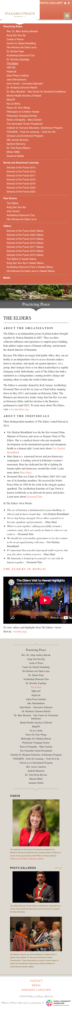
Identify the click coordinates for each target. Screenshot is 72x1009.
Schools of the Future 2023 (21, 191)
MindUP (11, 99)
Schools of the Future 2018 (21, 179)
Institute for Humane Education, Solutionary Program (35, 127)
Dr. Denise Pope (15, 51)
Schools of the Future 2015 (21, 167)
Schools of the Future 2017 (21, 175)
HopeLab (11, 71)
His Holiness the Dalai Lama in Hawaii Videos (31, 271)
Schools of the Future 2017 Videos (25, 246)
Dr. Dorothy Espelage (18, 59)
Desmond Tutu (34, 496)
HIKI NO (11, 67)
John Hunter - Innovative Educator (25, 83)
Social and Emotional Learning (21, 162)
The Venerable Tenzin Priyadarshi (25, 123)
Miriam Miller (13, 151)
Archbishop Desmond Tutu (21, 55)
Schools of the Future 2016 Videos (25, 250)
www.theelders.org (19, 409)
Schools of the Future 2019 (21, 183)
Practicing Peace (12, 26)
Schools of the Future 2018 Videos (25, 242)
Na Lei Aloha (13, 103)
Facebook (68, 3)
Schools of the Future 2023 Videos (25, 230)
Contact (36, 980)
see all (58, 867)
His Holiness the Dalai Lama (22, 47)
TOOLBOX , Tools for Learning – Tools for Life (31, 131)
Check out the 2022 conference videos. (27, 859)
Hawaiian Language (36, 989)
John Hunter (13, 211)
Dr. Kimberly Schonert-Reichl (22, 87)
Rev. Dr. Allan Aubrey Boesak (22, 31)
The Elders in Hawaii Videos (21, 259)
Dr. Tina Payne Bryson (18, 147)
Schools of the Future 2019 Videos (25, 238)
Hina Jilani (25, 472)
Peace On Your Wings (18, 107)
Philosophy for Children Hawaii (23, 111)
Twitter (65, 3)
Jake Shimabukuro (16, 79)
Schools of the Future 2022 (21, 187)
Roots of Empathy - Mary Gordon (24, 119)
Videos (7, 225)
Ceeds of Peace (15, 39)
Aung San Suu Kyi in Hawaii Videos (25, 263)
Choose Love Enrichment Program (25, 135)
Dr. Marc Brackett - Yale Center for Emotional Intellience (36, 91)
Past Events (10, 198)
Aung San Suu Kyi (16, 35)
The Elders (12, 63)
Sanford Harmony (16, 143)
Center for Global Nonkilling (21, 43)
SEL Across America (17, 139)
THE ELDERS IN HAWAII (24, 569)
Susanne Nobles (15, 155)
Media (6, 277)
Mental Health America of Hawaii (24, 95)
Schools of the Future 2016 (21, 171)
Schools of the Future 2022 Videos (25, 234)
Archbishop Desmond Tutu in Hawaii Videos (30, 267)
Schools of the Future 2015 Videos (25, 254)
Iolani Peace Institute (18, 75)
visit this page (20, 631)
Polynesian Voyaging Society (22, 115)
